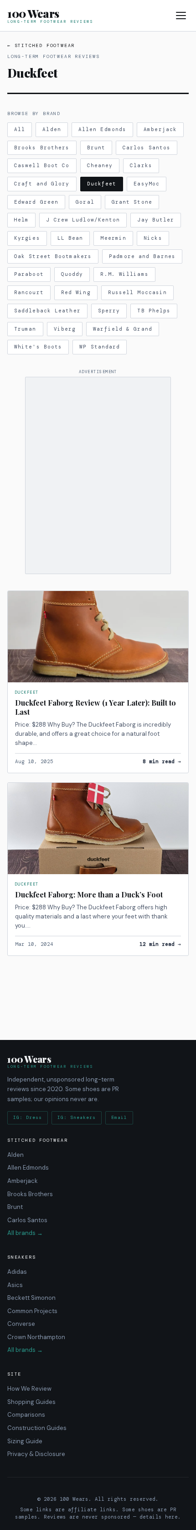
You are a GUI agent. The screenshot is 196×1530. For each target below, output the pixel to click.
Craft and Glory (42, 183)
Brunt (96, 147)
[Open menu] (181, 15)
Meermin (113, 238)
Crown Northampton (36, 1337)
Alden (51, 129)
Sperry (109, 310)
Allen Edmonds (102, 129)
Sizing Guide (24, 1441)
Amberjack (160, 129)
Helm (21, 219)
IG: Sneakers (76, 1117)
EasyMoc (147, 183)
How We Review (29, 1389)
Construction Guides (37, 1428)
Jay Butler (155, 219)
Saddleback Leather (47, 310)
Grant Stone (132, 202)
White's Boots (38, 346)
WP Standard (99, 346)
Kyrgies (27, 238)
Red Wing (76, 292)
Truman (25, 329)
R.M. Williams (124, 274)
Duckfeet (102, 183)
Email (119, 1117)
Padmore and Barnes (142, 256)
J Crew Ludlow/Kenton (83, 219)
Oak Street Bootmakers (53, 256)
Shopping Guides (31, 1402)
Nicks (153, 238)
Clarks (141, 165)
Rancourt (29, 292)
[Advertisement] (98, 475)
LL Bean (70, 238)
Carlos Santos (146, 147)
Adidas (17, 1272)
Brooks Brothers (42, 147)
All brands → (25, 1233)
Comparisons (26, 1415)
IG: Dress (27, 1117)
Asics (15, 1284)
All (19, 129)
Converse (21, 1324)
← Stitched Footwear (41, 45)
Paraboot (29, 274)
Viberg (65, 329)
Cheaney (100, 165)
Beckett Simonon (31, 1298)
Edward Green (36, 202)
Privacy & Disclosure (36, 1454)
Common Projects (32, 1311)
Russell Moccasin (137, 292)
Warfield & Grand (122, 329)
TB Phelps (153, 310)
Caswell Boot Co (42, 165)
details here (158, 1517)
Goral (85, 202)
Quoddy (72, 274)
